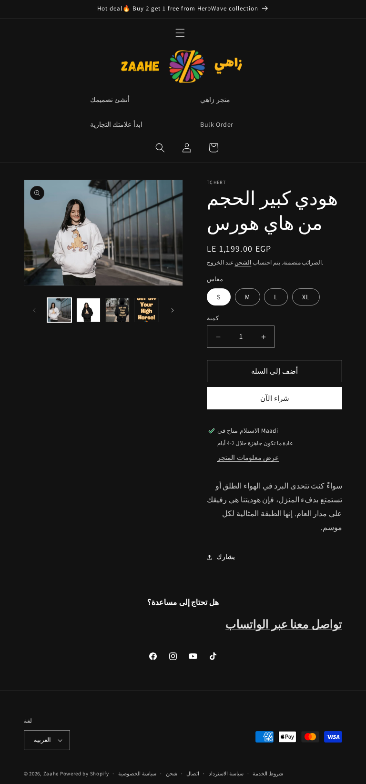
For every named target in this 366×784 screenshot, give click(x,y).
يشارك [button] (225, 556)
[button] (180, 32)
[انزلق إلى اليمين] (172, 310)
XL (306, 297)
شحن (171, 773)
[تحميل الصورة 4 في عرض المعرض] (146, 310)
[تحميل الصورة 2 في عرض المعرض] (88, 310)
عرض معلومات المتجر (248, 457)
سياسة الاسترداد (226, 773)
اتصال (192, 773)
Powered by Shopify (84, 773)
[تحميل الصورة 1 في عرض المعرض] (59, 310)
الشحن (242, 262)
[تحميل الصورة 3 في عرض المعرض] (117, 310)
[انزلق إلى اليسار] (34, 310)
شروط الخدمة (268, 773)
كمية (213, 318)
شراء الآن (274, 398)
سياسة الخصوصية (137, 773)
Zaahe (51, 773)
